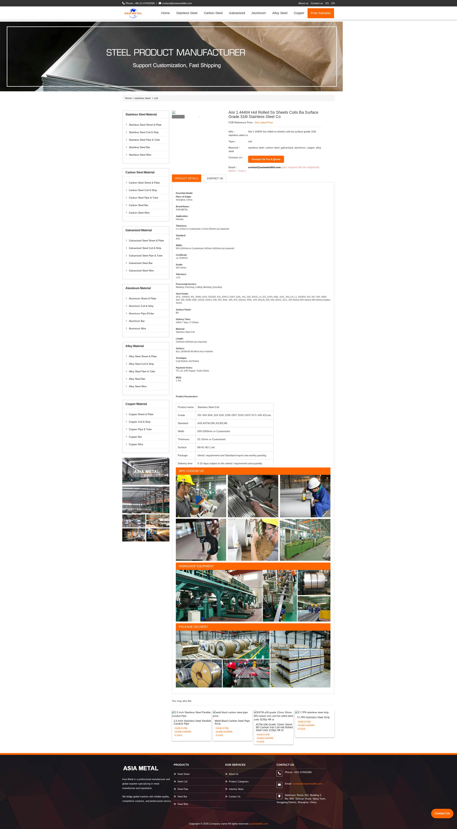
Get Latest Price (264, 122)
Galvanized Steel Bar (141, 263)
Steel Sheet (183, 774)
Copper (299, 13)
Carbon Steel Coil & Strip (143, 190)
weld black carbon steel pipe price (232, 722)
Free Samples (321, 13)
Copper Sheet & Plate (141, 414)
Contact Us (234, 796)
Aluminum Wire (137, 328)
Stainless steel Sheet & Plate (145, 124)
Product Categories (239, 781)
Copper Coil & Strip (139, 421)
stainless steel (143, 98)
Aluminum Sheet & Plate (142, 298)
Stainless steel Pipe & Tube (144, 139)
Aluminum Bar (137, 321)
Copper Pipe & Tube (140, 429)
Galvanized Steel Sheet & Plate (146, 240)
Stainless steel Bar (139, 147)
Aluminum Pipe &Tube (141, 313)
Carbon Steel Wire (139, 212)
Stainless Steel (186, 13)
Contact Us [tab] (215, 178)
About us (303, 3)
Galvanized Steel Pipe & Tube (145, 255)
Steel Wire (182, 804)
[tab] (178, 116)
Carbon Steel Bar (138, 205)
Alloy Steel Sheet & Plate (143, 356)
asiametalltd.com (258, 823)
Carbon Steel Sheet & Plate (144, 182)
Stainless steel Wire (140, 154)
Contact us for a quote (266, 159)
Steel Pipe (182, 789)
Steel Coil (182, 781)
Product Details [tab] (186, 178)
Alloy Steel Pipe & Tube (142, 371)
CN (333, 3)
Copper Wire (136, 444)
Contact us (317, 3)
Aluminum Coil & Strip (141, 306)
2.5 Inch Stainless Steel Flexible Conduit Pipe (192, 722)
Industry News (236, 789)
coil (156, 98)
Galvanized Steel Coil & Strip (145, 248)
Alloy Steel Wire (138, 386)
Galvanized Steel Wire (141, 270)
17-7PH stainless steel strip (313, 717)
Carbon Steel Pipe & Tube (143, 197)
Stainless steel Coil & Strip (144, 132)
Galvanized (237, 13)
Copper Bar (135, 436)
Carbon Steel (213, 13)
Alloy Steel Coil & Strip (141, 363)
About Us (233, 774)
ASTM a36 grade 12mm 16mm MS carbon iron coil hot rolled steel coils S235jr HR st (274, 727)
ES (327, 3)
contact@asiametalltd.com (177, 3)
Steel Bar (182, 796)
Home (165, 13)
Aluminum (259, 13)
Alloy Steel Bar (137, 378)
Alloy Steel (279, 13)
